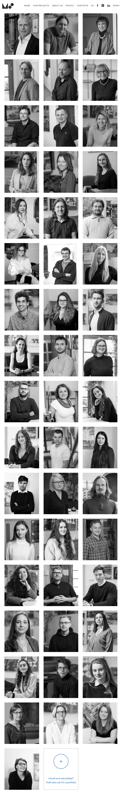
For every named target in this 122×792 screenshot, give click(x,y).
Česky (116, 5)
